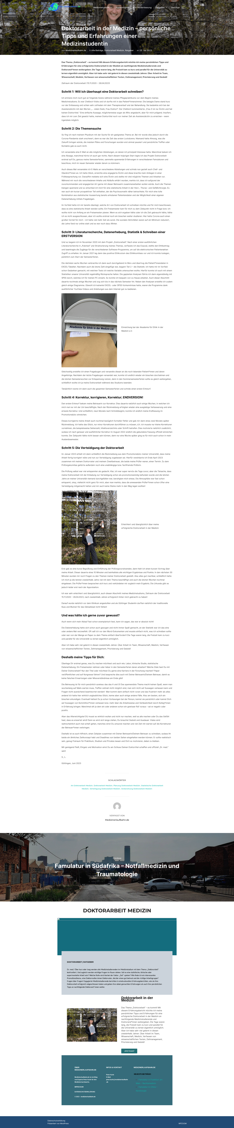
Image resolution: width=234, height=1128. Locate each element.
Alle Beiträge (97, 50)
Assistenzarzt (122, 7)
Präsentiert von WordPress (58, 1123)
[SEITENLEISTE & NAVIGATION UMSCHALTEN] (184, 7)
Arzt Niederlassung (142, 7)
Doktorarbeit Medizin (114, 50)
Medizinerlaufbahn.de (76, 50)
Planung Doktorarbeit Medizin (126, 785)
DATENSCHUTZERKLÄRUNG (85, 1092)
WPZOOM (182, 1123)
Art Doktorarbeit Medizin (82, 785)
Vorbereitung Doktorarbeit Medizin (136, 789)
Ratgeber (160, 7)
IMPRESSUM (79, 1087)
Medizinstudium (101, 7)
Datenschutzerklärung (56, 1121)
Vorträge (175, 7)
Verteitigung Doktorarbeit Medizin (105, 789)
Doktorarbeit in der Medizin (137, 999)
